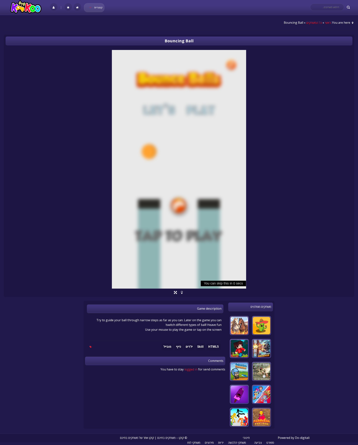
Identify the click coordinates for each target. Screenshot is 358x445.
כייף (178, 347)
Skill (200, 347)
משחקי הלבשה (237, 443)
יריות (221, 443)
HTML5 (213, 347)
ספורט (270, 443)
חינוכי (246, 438)
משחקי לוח (193, 443)
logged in (190, 369)
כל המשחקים (314, 23)
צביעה (258, 443)
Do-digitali (302, 438)
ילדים (189, 347)
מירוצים (209, 443)
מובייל (167, 347)
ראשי (328, 23)
